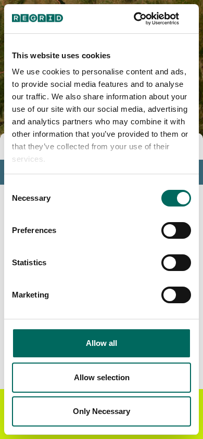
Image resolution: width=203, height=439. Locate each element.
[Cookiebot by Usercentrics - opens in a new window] (146, 18)
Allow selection (102, 377)
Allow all (101, 343)
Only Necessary (101, 411)
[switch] (176, 230)
